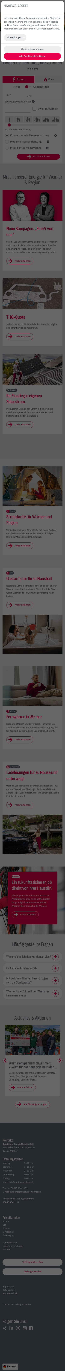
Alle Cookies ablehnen (32, 49)
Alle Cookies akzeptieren (32, 56)
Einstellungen (14, 37)
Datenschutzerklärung (48, 28)
